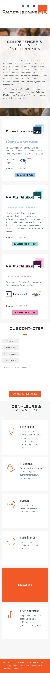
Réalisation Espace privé (37, 662)
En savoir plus (26, 175)
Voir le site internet (26, 244)
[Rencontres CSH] (25, 161)
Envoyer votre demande (25, 394)
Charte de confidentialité (13, 668)
